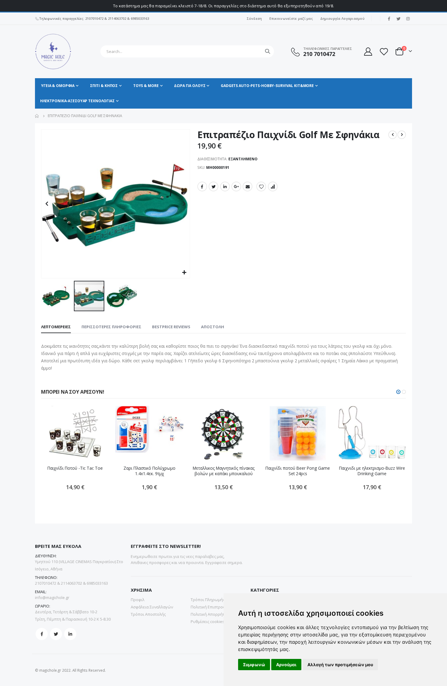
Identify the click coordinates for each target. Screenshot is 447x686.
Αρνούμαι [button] (286, 664)
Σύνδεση (254, 18)
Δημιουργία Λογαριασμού (342, 18)
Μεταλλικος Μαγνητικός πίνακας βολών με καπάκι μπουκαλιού (224, 470)
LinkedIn (225, 186)
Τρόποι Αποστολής (148, 614)
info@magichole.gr (52, 597)
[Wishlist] (383, 51)
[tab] (56, 327)
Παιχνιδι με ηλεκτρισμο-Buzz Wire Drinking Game (372, 470)
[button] (184, 272)
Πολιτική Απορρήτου (210, 614)
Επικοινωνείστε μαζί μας (291, 18)
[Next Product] (401, 135)
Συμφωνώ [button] (254, 664)
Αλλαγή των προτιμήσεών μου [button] (340, 664)
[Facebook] (389, 19)
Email (247, 186)
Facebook (202, 186)
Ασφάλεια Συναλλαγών (152, 607)
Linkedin (70, 634)
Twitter (213, 186)
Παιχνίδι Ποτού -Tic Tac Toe (75, 468)
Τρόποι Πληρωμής (208, 599)
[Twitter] (398, 19)
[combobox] (187, 51)
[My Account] (368, 51)
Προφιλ (137, 599)
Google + (236, 186)
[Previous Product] (392, 135)
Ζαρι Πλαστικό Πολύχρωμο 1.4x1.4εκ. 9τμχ (149, 470)
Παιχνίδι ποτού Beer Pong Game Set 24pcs (297, 470)
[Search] (267, 51)
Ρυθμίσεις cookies (207, 621)
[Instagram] (408, 19)
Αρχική (37, 116)
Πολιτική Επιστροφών (211, 607)
